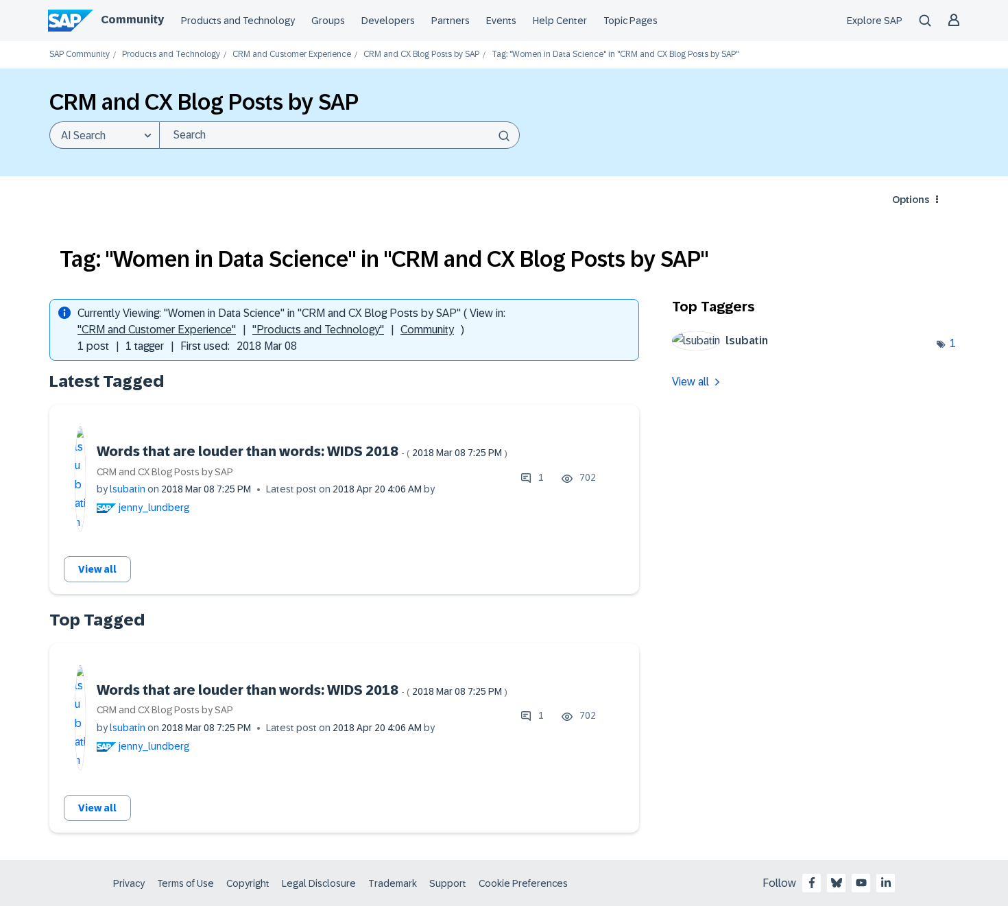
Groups (328, 20)
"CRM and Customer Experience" (156, 329)
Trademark (392, 883)
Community (132, 19)
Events (501, 20)
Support (447, 883)
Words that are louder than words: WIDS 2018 (302, 451)
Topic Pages (630, 20)
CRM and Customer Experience (291, 54)
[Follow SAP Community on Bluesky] (836, 882)
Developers (388, 20)
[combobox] (339, 135)
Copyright (247, 883)
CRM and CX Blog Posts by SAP (421, 54)
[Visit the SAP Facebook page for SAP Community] (811, 882)
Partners (450, 20)
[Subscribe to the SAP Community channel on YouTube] (861, 882)
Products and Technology (238, 20)
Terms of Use (185, 883)
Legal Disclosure (319, 883)
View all (97, 569)
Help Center (560, 20)
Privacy (129, 883)
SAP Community (79, 54)
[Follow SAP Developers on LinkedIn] (885, 882)
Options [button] (910, 199)
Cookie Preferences (523, 883)
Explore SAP (874, 20)
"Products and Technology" (318, 329)
